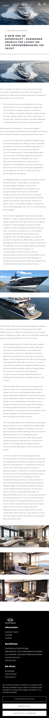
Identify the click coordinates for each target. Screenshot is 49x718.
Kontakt (8, 635)
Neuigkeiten (10, 677)
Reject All (24, 706)
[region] (24, 698)
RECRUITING (10, 660)
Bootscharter (11, 674)
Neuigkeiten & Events (17, 31)
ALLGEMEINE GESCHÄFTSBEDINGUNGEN (23, 654)
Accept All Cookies (24, 713)
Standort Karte (11, 632)
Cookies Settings (24, 699)
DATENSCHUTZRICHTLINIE (17, 648)
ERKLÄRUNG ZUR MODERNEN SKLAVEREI (23, 651)
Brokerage (9, 671)
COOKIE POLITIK (12, 657)
